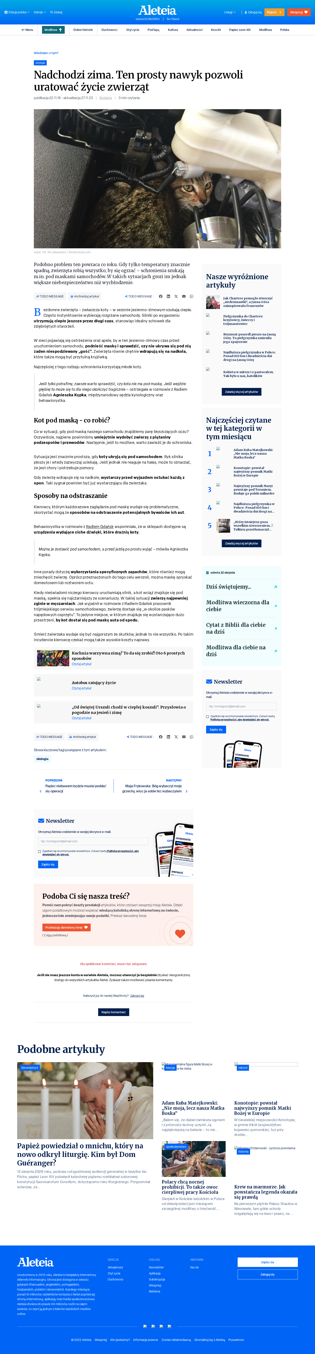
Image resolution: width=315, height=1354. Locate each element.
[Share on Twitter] (176, 296)
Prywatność (236, 1340)
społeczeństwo (176, 1147)
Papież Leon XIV (240, 30)
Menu (29, 30)
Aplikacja (154, 1273)
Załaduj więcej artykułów (241, 392)
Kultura (173, 30)
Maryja (170, 1068)
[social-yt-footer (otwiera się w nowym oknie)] (145, 1326)
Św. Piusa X (173, 19)
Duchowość (110, 30)
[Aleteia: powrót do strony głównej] (157, 9)
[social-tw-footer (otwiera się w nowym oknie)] (162, 1326)
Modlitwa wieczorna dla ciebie (237, 606)
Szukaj (58, 12)
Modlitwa (51, 30)
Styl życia (132, 30)
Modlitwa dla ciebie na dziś (236, 651)
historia (243, 1151)
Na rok (194, 1267)
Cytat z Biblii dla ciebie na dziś (236, 628)
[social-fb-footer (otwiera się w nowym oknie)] (153, 1326)
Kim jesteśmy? (120, 1340)
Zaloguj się (255, 12)
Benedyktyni (29, 1068)
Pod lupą (153, 30)
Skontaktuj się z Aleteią (209, 1340)
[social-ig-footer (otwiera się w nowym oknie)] (170, 1326)
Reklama (154, 1291)
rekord (242, 1068)
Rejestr (272, 12)
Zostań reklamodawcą (176, 1340)
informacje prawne (145, 1340)
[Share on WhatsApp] (191, 296)
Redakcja (105, 98)
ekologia (42, 759)
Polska (284, 30)
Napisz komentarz (114, 1012)
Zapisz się (48, 864)
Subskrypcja (157, 1279)
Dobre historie (83, 30)
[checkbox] (39, 851)
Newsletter (156, 1267)
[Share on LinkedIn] (168, 296)
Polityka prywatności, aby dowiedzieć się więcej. (239, 719)
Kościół (216, 30)
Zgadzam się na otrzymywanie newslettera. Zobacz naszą (90, 852)
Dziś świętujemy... (228, 587)
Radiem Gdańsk (100, 526)
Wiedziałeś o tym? (46, 53)
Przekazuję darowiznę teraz (63, 927)
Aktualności (194, 30)
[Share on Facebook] (160, 296)
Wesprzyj (296, 12)
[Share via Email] (184, 296)
